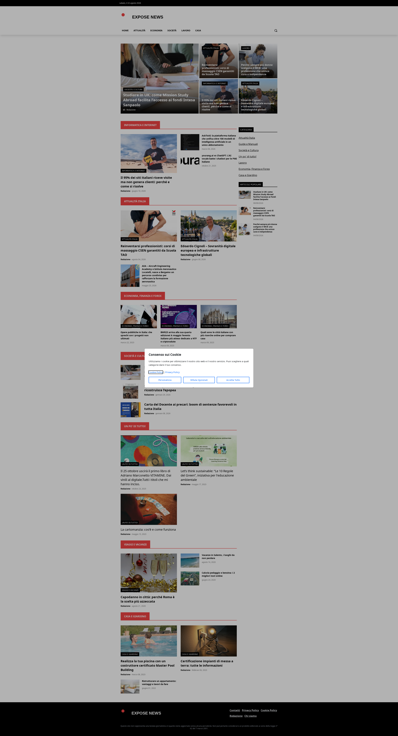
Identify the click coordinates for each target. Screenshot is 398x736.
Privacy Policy (172, 372)
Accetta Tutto (233, 380)
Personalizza (164, 380)
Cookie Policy (156, 372)
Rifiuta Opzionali (199, 380)
